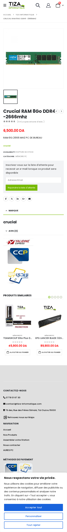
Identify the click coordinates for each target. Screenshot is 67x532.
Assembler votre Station (16, 439)
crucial (7, 145)
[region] (33, 502)
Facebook (5, 198)
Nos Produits (10, 434)
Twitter (11, 198)
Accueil (7, 429)
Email (29, 198)
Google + (23, 198)
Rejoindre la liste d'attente (21, 187)
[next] (61, 111)
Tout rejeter (33, 525)
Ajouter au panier (19, 352)
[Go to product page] (17, 317)
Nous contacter (11, 445)
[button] (5, 5)
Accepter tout (33, 507)
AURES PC (8, 450)
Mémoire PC (21, 156)
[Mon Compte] (48, 5)
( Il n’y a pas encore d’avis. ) (31, 121)
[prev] (56, 111)
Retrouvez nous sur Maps (21, 417)
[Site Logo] (16, 5)
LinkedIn (17, 198)
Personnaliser (34, 516)
